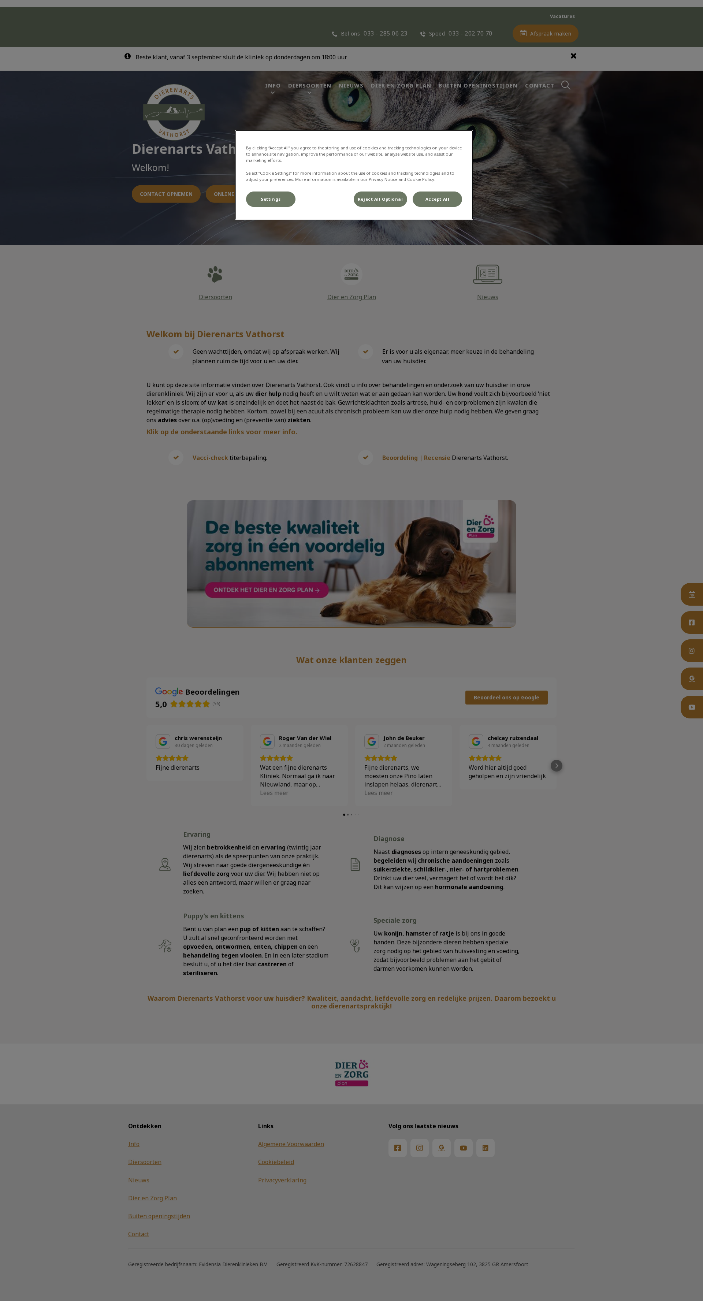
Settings (271, 199)
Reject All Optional (380, 199)
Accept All (437, 199)
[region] (354, 174)
